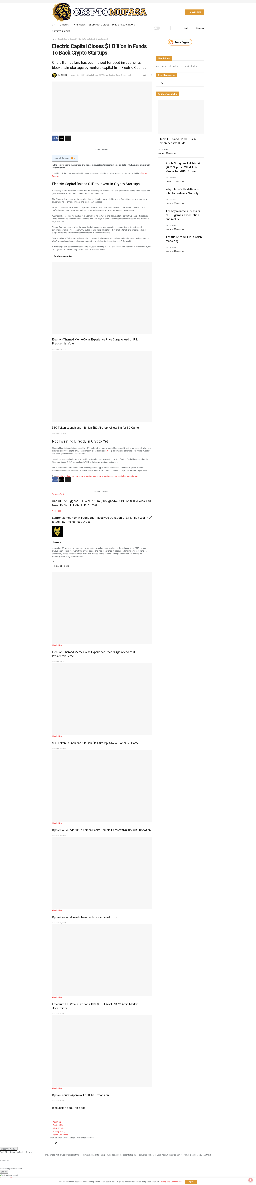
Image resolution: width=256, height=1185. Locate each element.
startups (134, 476)
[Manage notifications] (250, 1180)
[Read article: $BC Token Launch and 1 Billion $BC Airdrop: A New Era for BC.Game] (102, 386)
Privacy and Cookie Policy (171, 1181)
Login (186, 28)
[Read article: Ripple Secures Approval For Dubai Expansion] (102, 1051)
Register (200, 28)
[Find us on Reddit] (166, 83)
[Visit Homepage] (100, 12)
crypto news (74, 476)
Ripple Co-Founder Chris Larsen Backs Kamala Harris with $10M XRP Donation (101, 830)
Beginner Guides (99, 24)
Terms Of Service (60, 1135)
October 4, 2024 (58, 1014)
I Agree (191, 1182)
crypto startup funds (88, 476)
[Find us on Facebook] (157, 83)
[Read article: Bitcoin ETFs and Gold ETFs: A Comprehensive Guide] (181, 117)
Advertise (195, 12)
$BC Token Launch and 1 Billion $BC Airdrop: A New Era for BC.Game (95, 427)
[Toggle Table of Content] (73, 158)
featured (127, 476)
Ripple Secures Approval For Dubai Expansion (80, 1095)
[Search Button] (167, 28)
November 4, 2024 (59, 349)
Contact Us (58, 1125)
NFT (109, 451)
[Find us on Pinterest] (171, 83)
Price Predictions (123, 24)
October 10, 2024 (59, 923)
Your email (4, 1160)
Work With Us (58, 1128)
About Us (57, 1122)
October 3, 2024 (58, 1101)
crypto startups (104, 476)
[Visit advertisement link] (180, 42)
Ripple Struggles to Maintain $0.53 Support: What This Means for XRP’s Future (183, 167)
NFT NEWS (80, 24)
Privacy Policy (59, 1131)
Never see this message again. (13, 1178)
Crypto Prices (61, 31)
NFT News (103, 75)
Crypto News (60, 24)
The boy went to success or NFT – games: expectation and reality (183, 215)
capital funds (63, 476)
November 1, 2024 (59, 433)
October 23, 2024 (59, 836)
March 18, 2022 (77, 75)
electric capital (117, 476)
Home (54, 39)
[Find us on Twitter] (162, 82)
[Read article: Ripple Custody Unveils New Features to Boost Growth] (102, 873)
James (64, 75)
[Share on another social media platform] (68, 138)
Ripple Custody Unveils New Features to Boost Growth (86, 917)
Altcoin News (92, 75)
